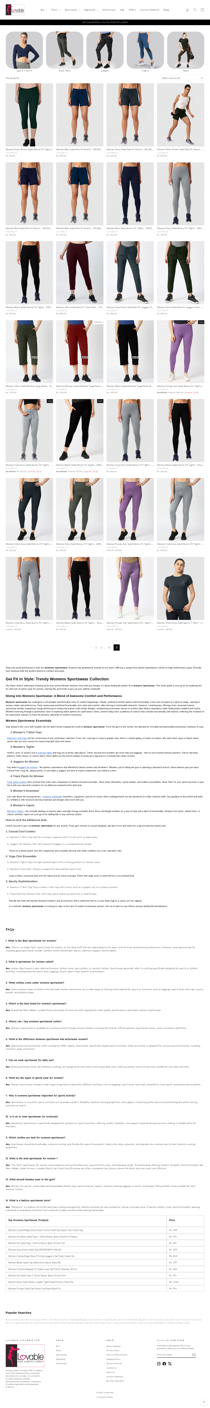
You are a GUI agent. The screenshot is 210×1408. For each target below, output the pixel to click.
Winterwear (109, 9)
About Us (111, 1372)
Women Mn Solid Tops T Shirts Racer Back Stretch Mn (37, 1275)
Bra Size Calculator (115, 1381)
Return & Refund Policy (117, 1354)
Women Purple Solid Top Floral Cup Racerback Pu (34, 1288)
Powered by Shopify (105, 1397)
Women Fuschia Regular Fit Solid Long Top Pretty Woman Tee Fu (42, 1269)
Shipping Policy (113, 1359)
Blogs (166, 9)
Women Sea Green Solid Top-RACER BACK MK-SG (34, 1249)
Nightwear (90, 9)
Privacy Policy (113, 1350)
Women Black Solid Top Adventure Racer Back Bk (34, 1262)
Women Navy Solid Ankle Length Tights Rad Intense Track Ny (40, 1281)
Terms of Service (114, 1363)
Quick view (29, 143)
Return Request (114, 1346)
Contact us (111, 1368)
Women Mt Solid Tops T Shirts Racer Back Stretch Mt (36, 1243)
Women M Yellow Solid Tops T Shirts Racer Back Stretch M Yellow (43, 1236)
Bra (43, 9)
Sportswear (71, 9)
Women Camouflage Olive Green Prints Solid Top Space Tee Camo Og (45, 1230)
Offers (132, 9)
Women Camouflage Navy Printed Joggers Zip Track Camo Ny (41, 1256)
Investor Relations (149, 9)
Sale (122, 9)
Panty (54, 9)
